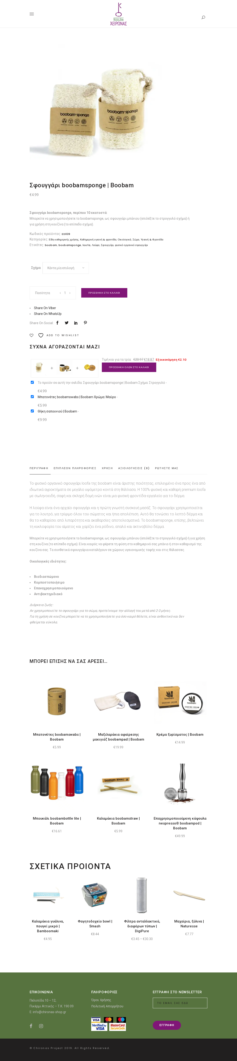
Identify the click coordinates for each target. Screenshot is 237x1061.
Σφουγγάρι (107, 245)
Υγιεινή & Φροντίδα (152, 239)
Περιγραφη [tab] (39, 468)
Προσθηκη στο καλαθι (104, 293)
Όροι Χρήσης (101, 1000)
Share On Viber (45, 308)
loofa (86, 245)
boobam (51, 245)
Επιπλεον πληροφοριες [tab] (75, 468)
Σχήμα (36, 268)
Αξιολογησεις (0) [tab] (134, 468)
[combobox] (66, 268)
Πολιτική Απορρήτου (107, 1006)
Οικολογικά (124, 239)
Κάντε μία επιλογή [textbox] (60, 268)
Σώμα (136, 239)
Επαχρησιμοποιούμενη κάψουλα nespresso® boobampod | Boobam (180, 823)
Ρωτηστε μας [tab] (166, 468)
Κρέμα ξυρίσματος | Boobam (179, 734)
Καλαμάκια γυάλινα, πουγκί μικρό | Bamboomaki (48, 926)
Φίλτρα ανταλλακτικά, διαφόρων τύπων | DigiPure (142, 926)
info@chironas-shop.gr (49, 1012)
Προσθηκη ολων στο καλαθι (129, 367)
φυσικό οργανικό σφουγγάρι (131, 245)
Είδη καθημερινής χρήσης (63, 239)
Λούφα (96, 245)
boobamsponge (70, 245)
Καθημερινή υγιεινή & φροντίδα (98, 239)
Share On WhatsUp (48, 314)
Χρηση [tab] (107, 468)
